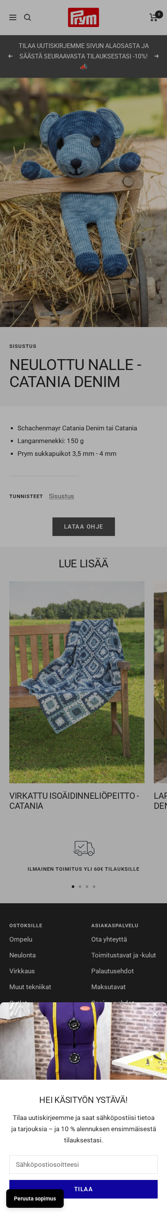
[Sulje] (155, 1014)
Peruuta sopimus (35, 1198)
